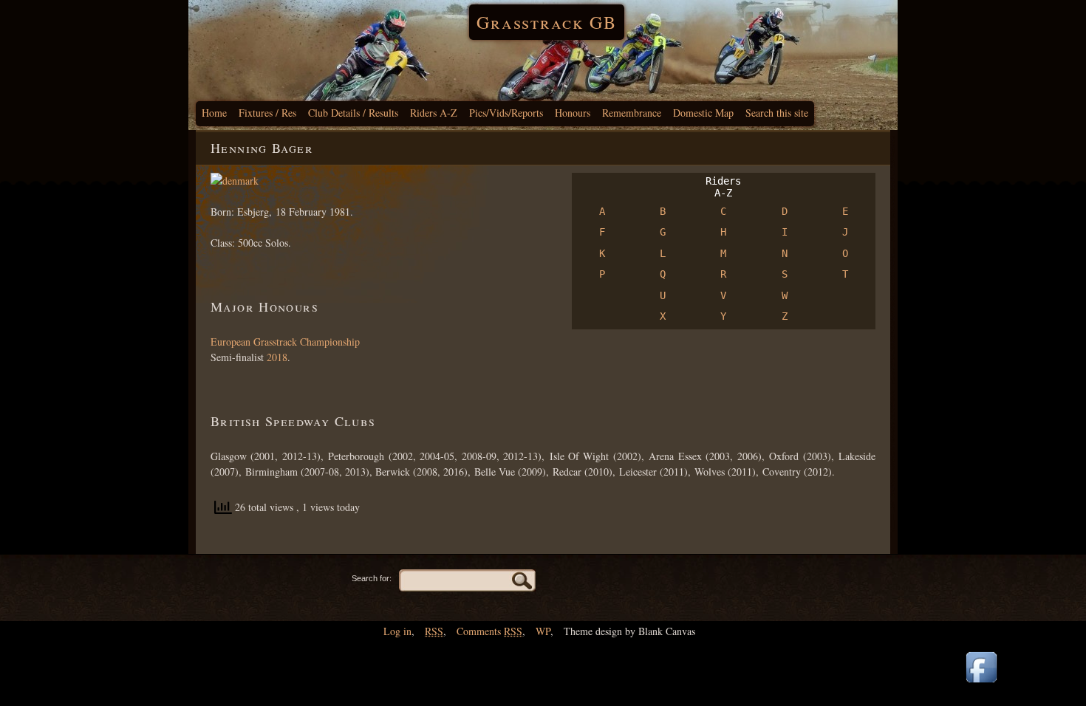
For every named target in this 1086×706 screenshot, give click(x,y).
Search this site (776, 113)
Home (214, 113)
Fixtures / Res (267, 113)
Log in (397, 631)
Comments (489, 631)
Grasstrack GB (547, 22)
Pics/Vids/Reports (506, 113)
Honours (572, 113)
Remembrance (631, 113)
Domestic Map (703, 113)
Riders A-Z (433, 113)
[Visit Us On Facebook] (981, 683)
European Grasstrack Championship (285, 342)
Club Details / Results (353, 113)
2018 (277, 357)
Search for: (372, 578)
